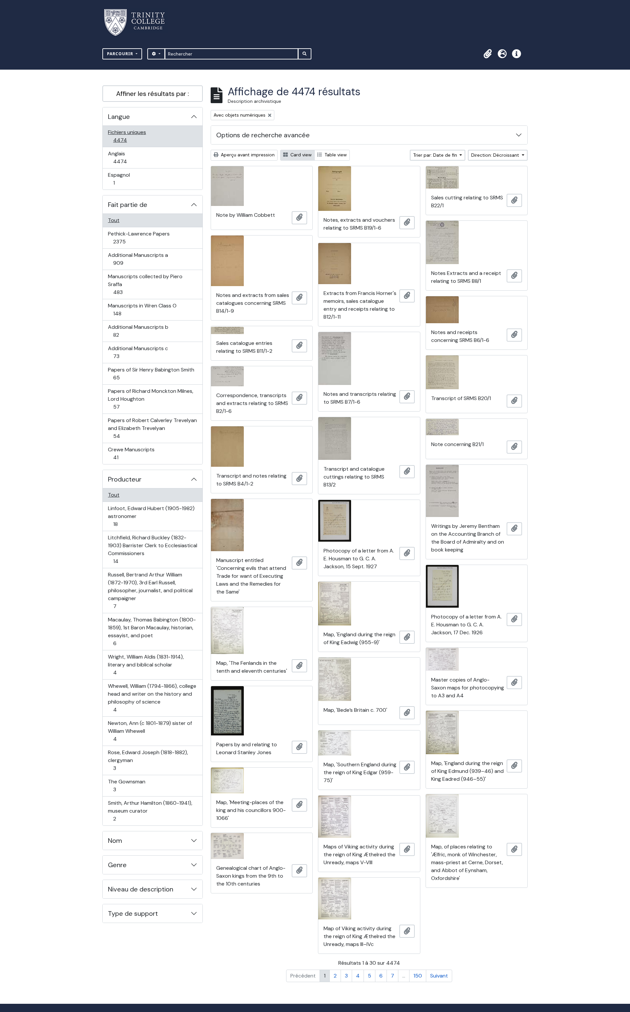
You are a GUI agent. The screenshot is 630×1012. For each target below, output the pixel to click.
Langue (119, 116)
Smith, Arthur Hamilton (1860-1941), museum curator (150, 810)
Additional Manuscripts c (138, 352)
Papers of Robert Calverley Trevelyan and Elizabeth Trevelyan (152, 427)
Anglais (127, 157)
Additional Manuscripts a (138, 258)
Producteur (124, 479)
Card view (300, 155)
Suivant (439, 975)
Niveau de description (140, 889)
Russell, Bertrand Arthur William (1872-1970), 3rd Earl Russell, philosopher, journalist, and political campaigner (150, 590)
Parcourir (121, 53)
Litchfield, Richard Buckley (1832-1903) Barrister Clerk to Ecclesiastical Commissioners (152, 549)
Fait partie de (127, 204)
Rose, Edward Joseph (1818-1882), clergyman (148, 760)
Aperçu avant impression (247, 155)
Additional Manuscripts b (138, 330)
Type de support (133, 913)
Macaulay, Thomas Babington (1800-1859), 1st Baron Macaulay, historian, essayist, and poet (152, 631)
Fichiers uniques (127, 136)
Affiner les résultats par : (152, 93)
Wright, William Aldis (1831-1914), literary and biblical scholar (146, 664)
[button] (487, 54)
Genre (117, 865)
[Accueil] (138, 22)
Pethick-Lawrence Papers (139, 237)
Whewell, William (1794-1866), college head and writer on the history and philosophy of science (152, 697)
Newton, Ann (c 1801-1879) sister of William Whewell (150, 730)
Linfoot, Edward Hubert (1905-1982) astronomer (151, 516)
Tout (113, 220)
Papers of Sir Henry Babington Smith (151, 373)
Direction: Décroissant (495, 155)
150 (417, 975)
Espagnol (121, 178)
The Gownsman (126, 785)
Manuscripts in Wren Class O (142, 309)
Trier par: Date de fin (435, 155)
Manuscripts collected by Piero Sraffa (145, 284)
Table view (335, 155)
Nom (115, 840)
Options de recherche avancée (263, 135)
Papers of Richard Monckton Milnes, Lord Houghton (150, 398)
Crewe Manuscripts (131, 453)
